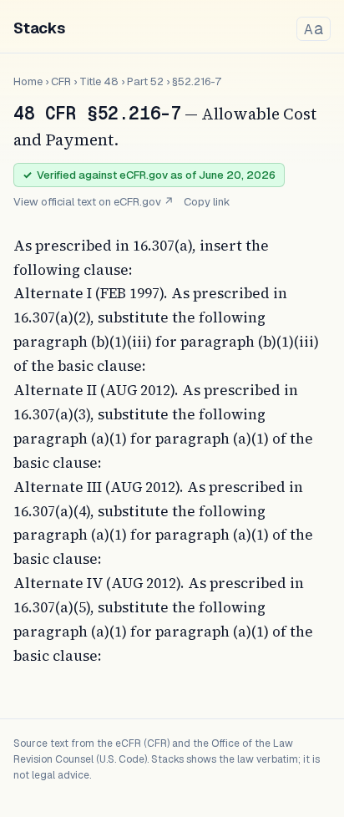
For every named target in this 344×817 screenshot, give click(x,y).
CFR (61, 81)
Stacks (39, 28)
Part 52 (145, 81)
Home (28, 81)
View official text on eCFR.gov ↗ (93, 202)
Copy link (207, 202)
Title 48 (99, 81)
